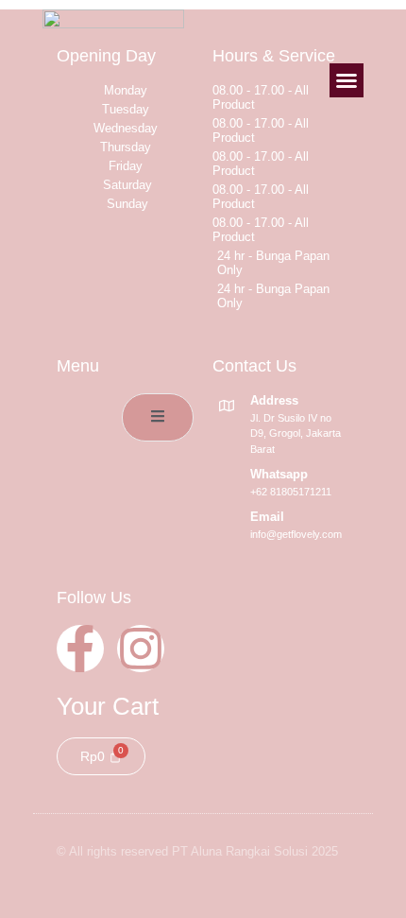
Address (274, 400)
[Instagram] (140, 648)
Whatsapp (279, 474)
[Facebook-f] (80, 648)
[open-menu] (158, 417)
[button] (347, 80)
